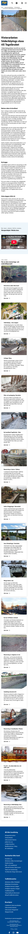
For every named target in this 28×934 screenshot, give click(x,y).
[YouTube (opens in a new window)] (17, 932)
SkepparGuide (9, 912)
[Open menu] (26, 3)
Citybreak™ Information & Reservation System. (15, 926)
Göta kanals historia (10, 840)
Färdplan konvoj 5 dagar (12, 886)
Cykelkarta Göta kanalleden (13, 905)
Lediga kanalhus (9, 844)
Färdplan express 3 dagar (12, 888)
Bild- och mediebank (11, 865)
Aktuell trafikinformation (12, 895)
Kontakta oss (8, 859)
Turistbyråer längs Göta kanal (13, 872)
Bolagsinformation (10, 835)
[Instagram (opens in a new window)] (13, 932)
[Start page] (4, 3)
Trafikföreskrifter (9, 890)
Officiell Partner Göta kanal (13, 867)
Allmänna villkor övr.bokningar (13, 861)
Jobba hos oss (9, 842)
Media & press (9, 863)
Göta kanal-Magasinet (11, 909)
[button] (25, 20)
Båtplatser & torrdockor (11, 884)
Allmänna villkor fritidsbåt (12, 882)
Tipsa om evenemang (11, 869)
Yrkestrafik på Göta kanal (12, 893)
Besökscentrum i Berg (11, 846)
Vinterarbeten (9, 837)
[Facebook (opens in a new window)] (9, 932)
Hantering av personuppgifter (13, 918)
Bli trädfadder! (9, 848)
